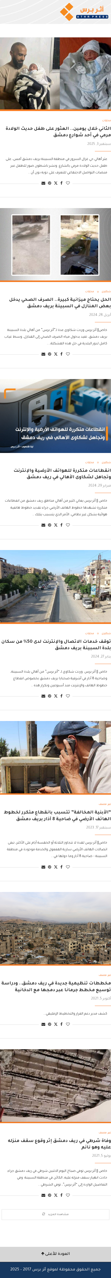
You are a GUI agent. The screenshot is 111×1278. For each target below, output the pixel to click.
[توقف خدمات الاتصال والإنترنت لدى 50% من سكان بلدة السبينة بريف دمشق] (55, 587)
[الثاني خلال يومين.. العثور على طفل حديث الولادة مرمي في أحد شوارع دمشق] (55, 74)
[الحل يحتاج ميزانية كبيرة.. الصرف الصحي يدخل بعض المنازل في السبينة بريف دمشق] (55, 245)
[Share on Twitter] (56, 183)
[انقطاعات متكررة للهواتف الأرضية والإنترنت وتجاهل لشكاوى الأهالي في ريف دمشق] (55, 416)
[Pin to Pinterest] (49, 183)
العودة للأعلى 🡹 (55, 1254)
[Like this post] (68, 183)
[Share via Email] (43, 183)
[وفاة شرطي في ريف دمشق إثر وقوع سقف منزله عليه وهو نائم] (55, 1086)
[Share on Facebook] (61, 183)
